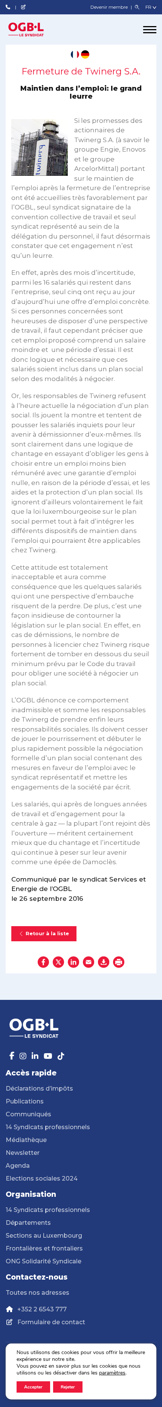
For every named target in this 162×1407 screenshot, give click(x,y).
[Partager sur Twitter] (58, 962)
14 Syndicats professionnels (48, 1127)
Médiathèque (26, 1140)
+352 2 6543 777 (42, 1309)
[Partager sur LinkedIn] (73, 962)
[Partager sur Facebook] (43, 962)
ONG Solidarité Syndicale (43, 1261)
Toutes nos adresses (37, 1292)
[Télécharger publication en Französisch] (75, 54)
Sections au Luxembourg (44, 1235)
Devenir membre (109, 7)
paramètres (112, 1373)
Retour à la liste (47, 933)
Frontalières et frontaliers (44, 1248)
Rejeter (68, 1387)
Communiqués (28, 1114)
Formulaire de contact (51, 1322)
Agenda (18, 1165)
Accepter (33, 1387)
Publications (25, 1101)
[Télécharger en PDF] (103, 962)
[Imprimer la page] (118, 962)
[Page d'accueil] (34, 29)
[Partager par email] (88, 962)
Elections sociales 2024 (42, 1178)
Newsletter (23, 1152)
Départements (28, 1222)
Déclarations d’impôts (39, 1088)
